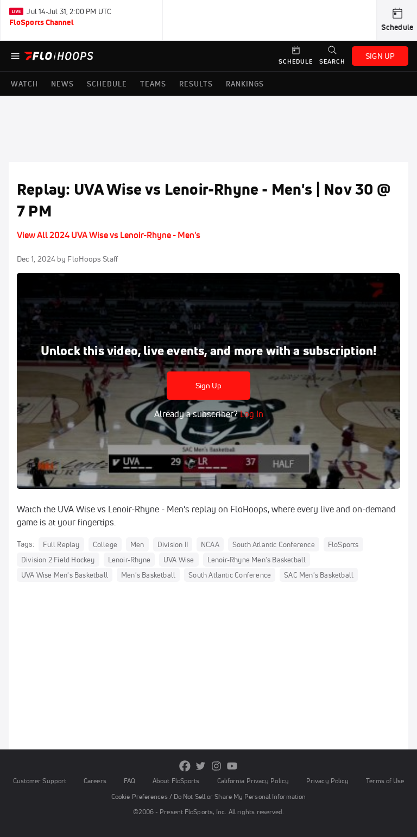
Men (137, 544)
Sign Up (208, 385)
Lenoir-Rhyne (129, 559)
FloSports (343, 544)
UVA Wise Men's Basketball (64, 575)
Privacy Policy (327, 781)
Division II (172, 544)
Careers (95, 781)
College (105, 544)
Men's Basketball (148, 575)
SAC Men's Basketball (318, 575)
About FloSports (176, 781)
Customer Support (40, 781)
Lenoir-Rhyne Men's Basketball (256, 559)
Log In (250, 413)
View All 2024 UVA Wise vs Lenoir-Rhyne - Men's (108, 235)
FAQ (129, 781)
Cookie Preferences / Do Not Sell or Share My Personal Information (208, 796)
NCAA (210, 544)
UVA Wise (178, 559)
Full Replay (61, 544)
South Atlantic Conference (273, 544)
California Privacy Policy (253, 781)
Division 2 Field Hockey (58, 559)
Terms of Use (385, 781)
